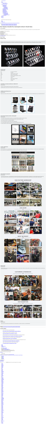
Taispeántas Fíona (4, 10)
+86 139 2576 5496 (5, 348)
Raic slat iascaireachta (5, 4)
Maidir (2, 2)
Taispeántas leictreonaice (5, 12)
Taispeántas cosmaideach (5, 8)
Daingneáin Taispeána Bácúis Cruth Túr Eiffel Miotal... (10, 338)
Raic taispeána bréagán (5, 11)
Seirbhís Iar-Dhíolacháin (5, 3)
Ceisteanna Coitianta (4, 346)
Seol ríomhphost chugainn (2, 35)
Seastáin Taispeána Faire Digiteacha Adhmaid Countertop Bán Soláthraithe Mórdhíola (11, 326)
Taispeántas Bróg (5, 7)
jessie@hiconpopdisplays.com (7, 349)
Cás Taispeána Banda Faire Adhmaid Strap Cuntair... (10, 343)
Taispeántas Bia (4, 9)
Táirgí (2, 21)
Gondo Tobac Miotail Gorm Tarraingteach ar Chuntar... (10, 333)
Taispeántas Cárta (4, 15)
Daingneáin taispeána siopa (5, 13)
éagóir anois (1, 352)
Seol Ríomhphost (2, 360)
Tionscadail (3, 16)
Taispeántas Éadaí (4, 6)
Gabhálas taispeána (6, 14)
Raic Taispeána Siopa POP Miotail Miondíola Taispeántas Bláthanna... (12, 331)
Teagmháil (3, 17)
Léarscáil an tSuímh (12, 354)
